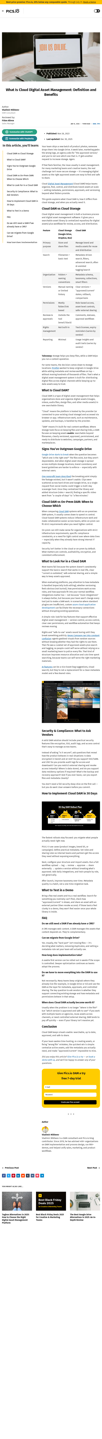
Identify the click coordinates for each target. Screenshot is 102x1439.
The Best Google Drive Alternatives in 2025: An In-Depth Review (83, 1217)
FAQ (8, 217)
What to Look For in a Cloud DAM (22, 185)
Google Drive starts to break (55, 454)
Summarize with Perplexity (21, 138)
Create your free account (70, 1102)
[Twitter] (8, 1175)
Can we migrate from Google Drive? (20, 235)
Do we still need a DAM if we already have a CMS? (20, 225)
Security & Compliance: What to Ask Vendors (22, 193)
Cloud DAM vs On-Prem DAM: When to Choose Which (20, 177)
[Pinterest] (13, 1175)
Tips (98, 124)
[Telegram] (42, 1175)
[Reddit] (23, 1175)
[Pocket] (37, 1175)
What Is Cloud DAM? (16, 159)
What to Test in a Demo (18, 210)
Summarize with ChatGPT (21, 132)
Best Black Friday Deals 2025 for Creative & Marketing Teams (50, 1217)
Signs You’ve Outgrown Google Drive (21, 168)
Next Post (92, 1167)
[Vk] (32, 1175)
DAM (94, 124)
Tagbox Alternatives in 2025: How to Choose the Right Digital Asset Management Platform (15, 1218)
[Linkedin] (18, 1175)
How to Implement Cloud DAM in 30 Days (22, 203)
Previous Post (11, 1167)
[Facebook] (4, 1175)
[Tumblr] (28, 1175)
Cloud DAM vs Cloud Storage (20, 153)
